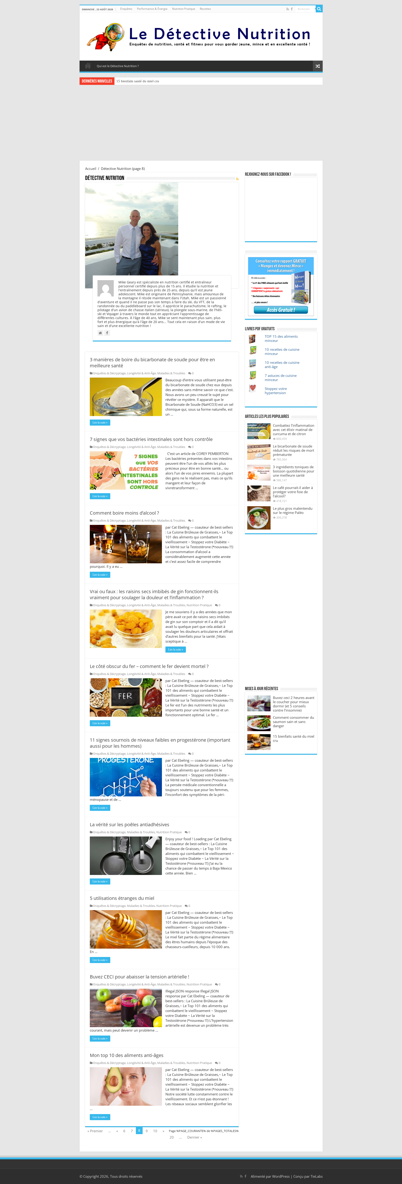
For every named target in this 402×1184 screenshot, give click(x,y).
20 (172, 1137)
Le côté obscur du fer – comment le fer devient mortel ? (149, 666)
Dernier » (194, 1137)
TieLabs (317, 1176)
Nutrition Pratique (183, 9)
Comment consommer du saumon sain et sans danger (293, 721)
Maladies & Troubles (171, 373)
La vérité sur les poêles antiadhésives (129, 824)
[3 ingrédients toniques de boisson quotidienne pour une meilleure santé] (259, 473)
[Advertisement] (201, 123)
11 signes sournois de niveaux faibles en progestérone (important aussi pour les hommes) (160, 743)
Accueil (88, 65)
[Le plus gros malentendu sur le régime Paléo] (259, 518)
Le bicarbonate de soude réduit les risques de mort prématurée (293, 450)
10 (155, 1131)
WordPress (281, 1176)
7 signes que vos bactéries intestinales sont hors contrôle (151, 439)
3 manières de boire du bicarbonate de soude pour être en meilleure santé (152, 362)
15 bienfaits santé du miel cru (137, 81)
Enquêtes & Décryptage (109, 373)
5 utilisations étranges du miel (122, 898)
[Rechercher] (319, 8)
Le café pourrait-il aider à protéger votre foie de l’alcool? (293, 491)
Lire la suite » (100, 422)
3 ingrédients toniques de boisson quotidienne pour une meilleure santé (293, 471)
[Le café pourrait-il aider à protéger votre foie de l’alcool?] (259, 493)
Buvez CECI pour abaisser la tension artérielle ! (139, 977)
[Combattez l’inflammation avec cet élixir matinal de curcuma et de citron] (259, 431)
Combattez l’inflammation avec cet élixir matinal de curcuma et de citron (293, 429)
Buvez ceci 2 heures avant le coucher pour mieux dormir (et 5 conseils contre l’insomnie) (293, 703)
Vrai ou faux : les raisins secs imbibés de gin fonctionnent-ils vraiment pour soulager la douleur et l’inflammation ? (154, 594)
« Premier (95, 1131)
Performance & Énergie (152, 9)
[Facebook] (291, 9)
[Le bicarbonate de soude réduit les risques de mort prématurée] (259, 452)
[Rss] (287, 9)
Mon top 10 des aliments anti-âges (127, 1055)
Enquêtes (126, 9)
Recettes (205, 9)
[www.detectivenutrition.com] (201, 35)
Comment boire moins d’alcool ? (124, 513)
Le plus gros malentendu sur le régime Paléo (292, 510)
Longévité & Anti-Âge (141, 373)
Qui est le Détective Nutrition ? (118, 66)
